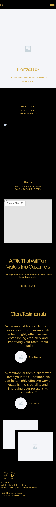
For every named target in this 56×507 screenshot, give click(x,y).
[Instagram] (5, 475)
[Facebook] (12, 475)
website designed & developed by (28, 503)
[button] (52, 5)
